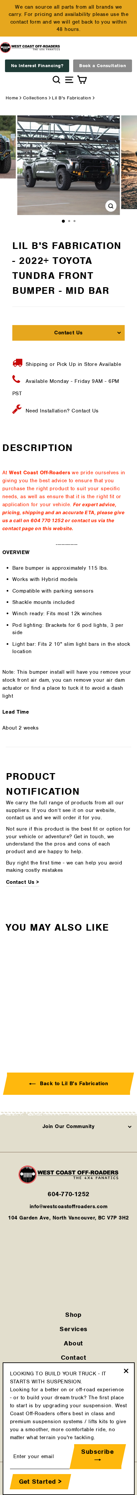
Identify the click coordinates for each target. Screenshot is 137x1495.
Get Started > (40, 1481)
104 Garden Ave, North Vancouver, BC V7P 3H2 (68, 1217)
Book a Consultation (102, 65)
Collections (35, 98)
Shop (73, 1315)
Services (73, 1329)
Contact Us (68, 332)
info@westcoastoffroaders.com (68, 1206)
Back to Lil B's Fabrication (73, 1083)
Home (12, 98)
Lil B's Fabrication (71, 98)
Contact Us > (22, 882)
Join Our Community (69, 1126)
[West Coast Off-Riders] (68, 1182)
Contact (73, 1357)
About (73, 1343)
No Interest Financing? (37, 65)
